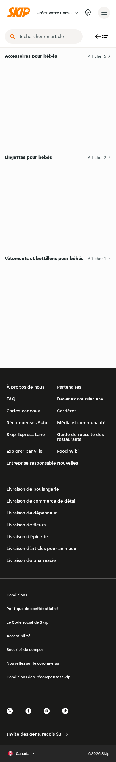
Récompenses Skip (27, 422)
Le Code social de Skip (27, 622)
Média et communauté (81, 422)
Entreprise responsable (31, 463)
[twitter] (12, 716)
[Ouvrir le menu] (104, 13)
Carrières (66, 411)
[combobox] (48, 36)
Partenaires (69, 387)
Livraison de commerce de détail (41, 501)
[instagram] (48, 716)
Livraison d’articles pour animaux (41, 548)
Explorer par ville (25, 451)
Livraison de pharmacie (31, 560)
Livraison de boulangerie (33, 489)
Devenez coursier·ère (80, 399)
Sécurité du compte (25, 649)
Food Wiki (68, 451)
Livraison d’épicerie (27, 536)
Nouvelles (67, 463)
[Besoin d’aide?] (87, 13)
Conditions (17, 595)
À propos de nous (25, 387)
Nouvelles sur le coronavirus (33, 663)
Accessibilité (19, 636)
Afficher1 (97, 258)
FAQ (11, 399)
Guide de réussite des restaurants (80, 436)
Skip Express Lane (26, 434)
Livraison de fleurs (26, 525)
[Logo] (20, 12)
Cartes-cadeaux (23, 411)
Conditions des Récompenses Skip (38, 676)
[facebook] (30, 716)
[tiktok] (67, 716)
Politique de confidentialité (33, 608)
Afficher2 (97, 157)
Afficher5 (97, 56)
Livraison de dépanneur (32, 513)
